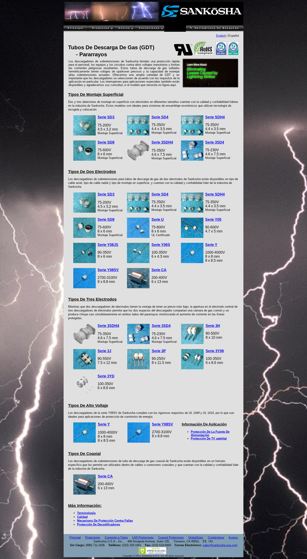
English (221, 35)
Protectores (92, 537)
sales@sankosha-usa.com (220, 545)
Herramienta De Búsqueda (214, 28)
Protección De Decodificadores (98, 524)
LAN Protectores (143, 537)
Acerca (124, 28)
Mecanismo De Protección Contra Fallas (105, 520)
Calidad (82, 516)
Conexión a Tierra (116, 537)
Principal (76, 28)
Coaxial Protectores (171, 537)
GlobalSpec (195, 537)
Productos (101, 28)
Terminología (86, 513)
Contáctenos (149, 28)
